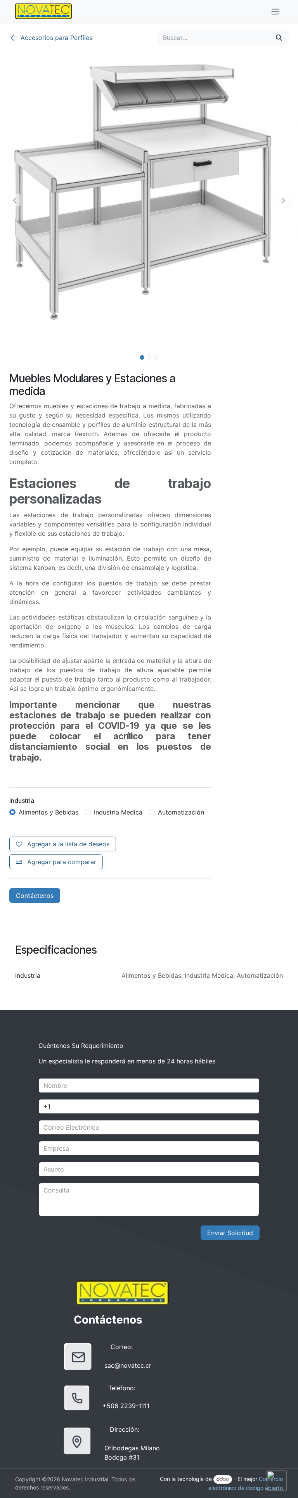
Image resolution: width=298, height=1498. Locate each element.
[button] (15, 200)
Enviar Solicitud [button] (230, 1233)
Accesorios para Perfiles (55, 37)
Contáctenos (35, 895)
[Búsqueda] (279, 37)
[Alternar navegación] (275, 11)
